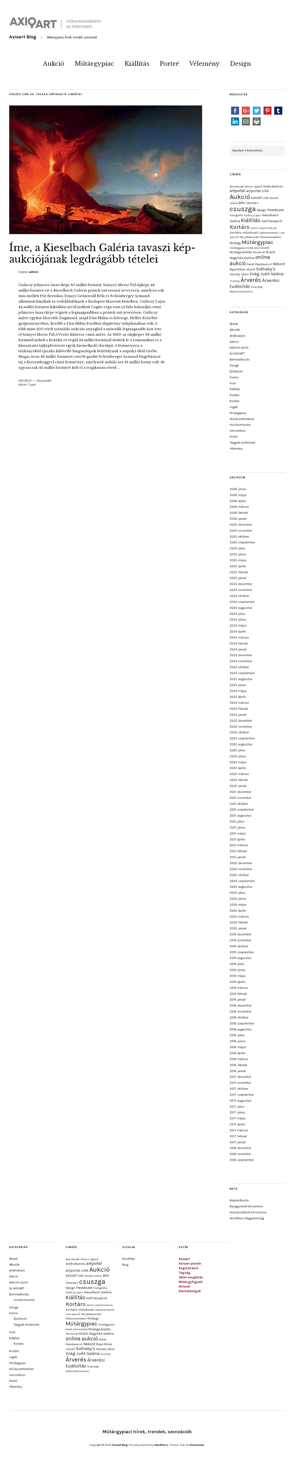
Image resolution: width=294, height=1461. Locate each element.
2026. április (238, 501)
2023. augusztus (241, 679)
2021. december (240, 792)
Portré (169, 63)
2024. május (238, 625)
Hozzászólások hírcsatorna (248, 1212)
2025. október (239, 536)
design (261, 210)
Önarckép (257, 287)
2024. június (238, 619)
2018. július (237, 1035)
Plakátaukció (263, 264)
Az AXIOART (237, 353)
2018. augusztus (241, 1029)
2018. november (240, 1011)
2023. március (239, 702)
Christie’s (252, 203)
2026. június (238, 489)
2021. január (238, 857)
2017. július (237, 1106)
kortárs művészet (244, 232)
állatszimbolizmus (241, 291)
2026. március (239, 506)
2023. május (238, 691)
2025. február (239, 572)
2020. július (237, 892)
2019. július (237, 964)
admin (33, 272)
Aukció (53, 63)
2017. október (239, 1088)
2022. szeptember (242, 738)
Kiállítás (136, 63)
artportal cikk (257, 191)
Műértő (270, 252)
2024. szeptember (242, 602)
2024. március (239, 637)
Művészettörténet (242, 419)
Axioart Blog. (120, 1445)
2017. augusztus (241, 1100)
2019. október (239, 946)
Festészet (275, 210)
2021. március (239, 845)
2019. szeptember (242, 952)
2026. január (238, 518)
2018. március (239, 1059)
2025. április (238, 566)
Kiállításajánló (271, 221)
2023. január (238, 714)
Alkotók (235, 330)
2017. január (238, 1142)
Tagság (184, 1273)
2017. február (238, 1136)
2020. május (238, 904)
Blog (125, 1264)
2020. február (239, 922)
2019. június (237, 970)
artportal (237, 190)
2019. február (238, 994)
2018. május (238, 1047)
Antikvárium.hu (273, 186)
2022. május (238, 762)
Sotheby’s (265, 269)
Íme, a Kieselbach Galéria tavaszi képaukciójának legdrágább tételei (102, 253)
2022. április (238, 768)
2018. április (238, 1053)
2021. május (238, 833)
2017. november (240, 1082)
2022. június (238, 756)
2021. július (237, 821)
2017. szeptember (242, 1094)
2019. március (239, 988)
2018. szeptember (242, 1023)
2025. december (241, 524)
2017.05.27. (25, 380)
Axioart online (93, 1275)
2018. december (240, 1005)
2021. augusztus (241, 815)
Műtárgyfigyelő (191, 1282)
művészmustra (240, 424)
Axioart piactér (190, 1263)
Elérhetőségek (190, 1291)
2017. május (238, 1118)
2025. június (238, 554)
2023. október (239, 667)
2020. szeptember (242, 881)
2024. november (241, 590)
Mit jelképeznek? (250, 237)
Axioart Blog (22, 37)
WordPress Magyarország (247, 1218)
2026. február (239, 512)
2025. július (237, 548)
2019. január (238, 999)
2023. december (241, 655)
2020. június (238, 898)
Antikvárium (238, 336)
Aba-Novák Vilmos (241, 186)
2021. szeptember (242, 809)
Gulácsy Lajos (252, 215)
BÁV (242, 203)
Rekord (279, 264)
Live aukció (73, 1314)
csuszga (243, 209)
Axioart (184, 1259)
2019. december (240, 934)
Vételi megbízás (191, 1277)
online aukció (82, 1339)
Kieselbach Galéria (97, 1292)
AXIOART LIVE (260, 198)
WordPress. (161, 1445)
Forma (234, 377)
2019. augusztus (241, 958)
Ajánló (258, 186)
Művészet (259, 252)
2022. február (239, 780)
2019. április (237, 982)
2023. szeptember (242, 673)
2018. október (239, 1017)
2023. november (241, 661)
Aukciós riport (239, 347)
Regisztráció (188, 1268)
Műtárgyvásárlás (241, 252)
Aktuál (234, 324)
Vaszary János (239, 274)
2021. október (239, 804)
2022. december (241, 720)
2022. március (239, 774)
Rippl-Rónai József (242, 269)
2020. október (239, 875)
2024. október (239, 596)
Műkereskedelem (270, 237)
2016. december (240, 1148)
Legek (32, 384)
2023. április (238, 696)
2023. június (238, 685)
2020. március (239, 916)
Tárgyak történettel (242, 442)
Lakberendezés (269, 232)
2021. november (240, 798)
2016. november (240, 1154)
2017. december (240, 1076)
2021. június (237, 827)
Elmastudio (197, 1445)
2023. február (239, 708)
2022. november (241, 726)
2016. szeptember (242, 1160)
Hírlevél (184, 1286)
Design (240, 63)
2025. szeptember (242, 542)
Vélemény (204, 63)
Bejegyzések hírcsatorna (246, 1206)
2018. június (238, 1041)
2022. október (239, 732)
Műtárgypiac (94, 63)
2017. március (239, 1130)
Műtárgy (235, 243)
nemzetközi (238, 430)
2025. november (241, 530)
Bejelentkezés (239, 1200)
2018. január (238, 1071)
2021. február (238, 851)
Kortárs (240, 227)
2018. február (238, 1065)
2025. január (238, 578)
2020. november (241, 869)
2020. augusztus (241, 886)
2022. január (238, 786)
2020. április (238, 910)
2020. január (238, 928)
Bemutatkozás (240, 359)
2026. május (238, 495)
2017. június (237, 1112)
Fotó (233, 383)
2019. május (238, 976)
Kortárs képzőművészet (264, 228)
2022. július (237, 750)
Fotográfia (236, 215)
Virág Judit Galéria (267, 274)
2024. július (237, 614)
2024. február (239, 643)
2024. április (238, 631)
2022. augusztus (241, 744)
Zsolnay (235, 281)
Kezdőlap (128, 1258)
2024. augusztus (241, 608)
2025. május (238, 560)
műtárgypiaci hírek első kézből (249, 248)
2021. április (237, 839)
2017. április (237, 1124)
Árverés (250, 280)
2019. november (240, 940)
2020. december (241, 863)
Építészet (236, 371)
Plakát (250, 264)
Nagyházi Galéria (242, 258)
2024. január (238, 649)
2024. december (241, 584)
